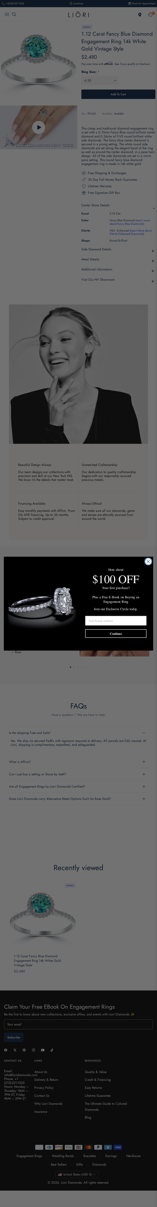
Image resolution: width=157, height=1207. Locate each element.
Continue (116, 633)
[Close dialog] (148, 561)
